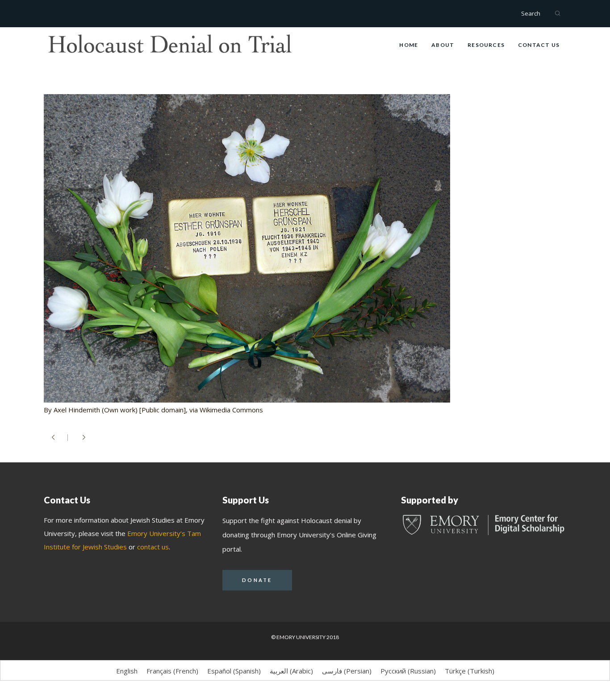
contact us (153, 546)
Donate (257, 580)
